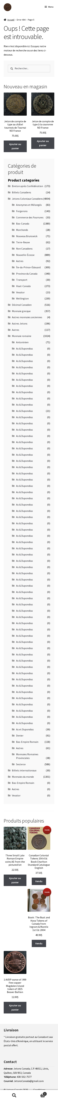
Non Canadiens (24, 248)
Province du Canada (26, 273)
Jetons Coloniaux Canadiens (27, 198)
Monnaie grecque (21, 311)
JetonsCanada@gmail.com (29, 1081)
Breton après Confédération (27, 186)
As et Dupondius (25, 729)
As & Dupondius (24, 348)
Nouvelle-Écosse (25, 254)
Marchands (22, 229)
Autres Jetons (19, 323)
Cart (36, 1092)
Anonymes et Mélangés (29, 204)
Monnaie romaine (21, 336)
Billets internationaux (24, 770)
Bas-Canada (22, 223)
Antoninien (22, 342)
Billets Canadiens (21, 192)
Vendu (38, 881)
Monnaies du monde (23, 776)
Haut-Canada (23, 286)
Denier (19, 735)
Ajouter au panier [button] (15, 146)
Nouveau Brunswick (26, 236)
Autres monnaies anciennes (27, 317)
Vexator (20, 292)
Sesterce (21, 764)
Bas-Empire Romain (27, 741)
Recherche (14, 1095)
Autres (19, 261)
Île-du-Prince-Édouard (28, 267)
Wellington (22, 298)
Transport (21, 279)
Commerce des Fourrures (30, 217)
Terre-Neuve (23, 242)
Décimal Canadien (22, 304)
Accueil (10, 19)
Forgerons (22, 211)
